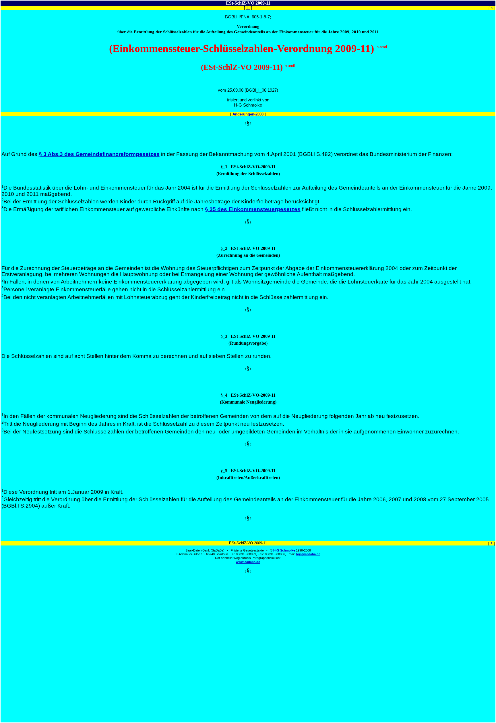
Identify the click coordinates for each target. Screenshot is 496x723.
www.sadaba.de (248, 562)
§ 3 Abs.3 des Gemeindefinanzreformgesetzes (99, 154)
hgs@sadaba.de (308, 554)
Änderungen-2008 (248, 114)
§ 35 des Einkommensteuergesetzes (253, 209)
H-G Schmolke (284, 550)
